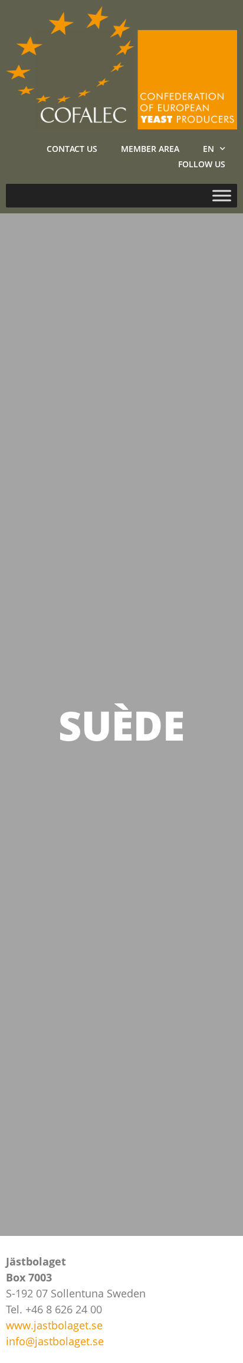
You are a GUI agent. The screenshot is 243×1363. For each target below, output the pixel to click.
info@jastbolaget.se (55, 1341)
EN (208, 148)
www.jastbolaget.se (54, 1325)
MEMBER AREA (150, 148)
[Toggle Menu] (221, 196)
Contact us (72, 148)
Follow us (201, 164)
